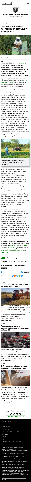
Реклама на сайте (7, 429)
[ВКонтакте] (13, 276)
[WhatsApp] (20, 276)
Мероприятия (6, 426)
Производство (6, 421)
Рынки (4, 439)
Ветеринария (20, 265)
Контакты (5, 434)
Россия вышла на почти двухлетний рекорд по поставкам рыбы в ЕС (15, 328)
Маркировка (22, 261)
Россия (4, 269)
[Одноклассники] (15, 276)
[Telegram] (17, 276)
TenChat (11, 248)
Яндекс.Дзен (15, 245)
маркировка (12, 62)
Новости (5, 436)
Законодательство (8, 261)
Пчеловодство (6, 265)
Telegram (24, 245)
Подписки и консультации (10, 431)
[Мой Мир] (22, 276)
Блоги (4, 424)
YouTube (4, 252)
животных (20, 63)
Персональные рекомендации (11, 441)
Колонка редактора (14, 258)
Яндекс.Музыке (7, 250)
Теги (3, 258)
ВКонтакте (18, 250)
